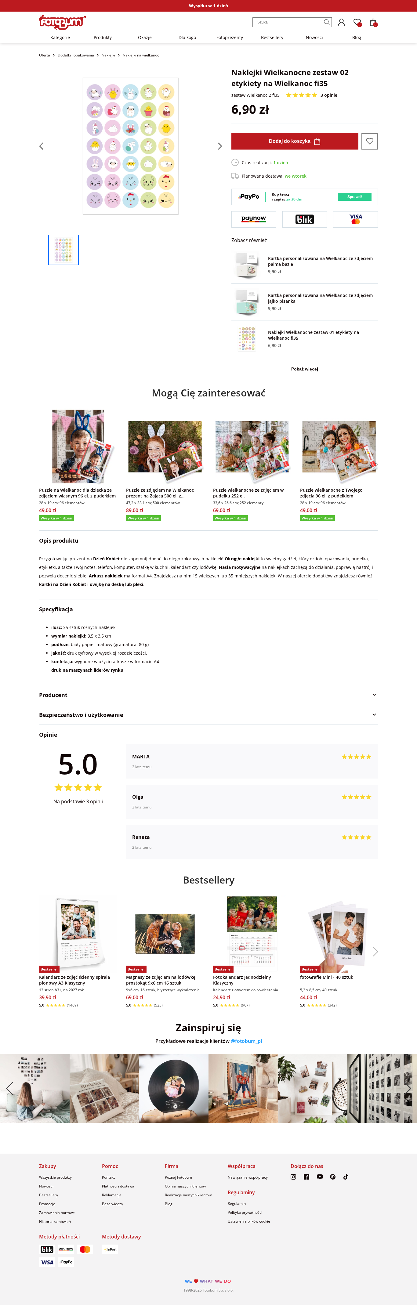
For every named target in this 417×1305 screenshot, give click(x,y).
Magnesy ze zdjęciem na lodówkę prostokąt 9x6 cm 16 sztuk (160, 980)
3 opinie (329, 95)
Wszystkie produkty (55, 1177)
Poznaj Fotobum (178, 1177)
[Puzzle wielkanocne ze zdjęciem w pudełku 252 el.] (252, 447)
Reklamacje (111, 1195)
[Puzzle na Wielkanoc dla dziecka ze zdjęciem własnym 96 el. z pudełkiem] (78, 447)
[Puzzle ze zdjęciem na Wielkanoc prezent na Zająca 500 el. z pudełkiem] (165, 447)
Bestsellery (272, 37)
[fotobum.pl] (62, 22)
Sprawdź (354, 197)
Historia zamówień (55, 1221)
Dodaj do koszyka (289, 141)
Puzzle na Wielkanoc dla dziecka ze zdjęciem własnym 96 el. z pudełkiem (77, 493)
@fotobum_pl (246, 1041)
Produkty (103, 37)
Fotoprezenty (229, 37)
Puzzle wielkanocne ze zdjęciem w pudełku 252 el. (248, 493)
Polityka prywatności (245, 1212)
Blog (356, 37)
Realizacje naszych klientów (188, 1195)
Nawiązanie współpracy (248, 1177)
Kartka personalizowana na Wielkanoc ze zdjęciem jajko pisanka (320, 298)
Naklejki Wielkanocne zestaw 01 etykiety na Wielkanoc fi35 (313, 335)
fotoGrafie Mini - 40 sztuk (326, 977)
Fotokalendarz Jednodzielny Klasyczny (242, 980)
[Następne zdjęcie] (217, 146)
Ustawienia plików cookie (249, 1221)
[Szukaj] (327, 22)
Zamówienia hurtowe (57, 1212)
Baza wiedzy (112, 1203)
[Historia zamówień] (341, 22)
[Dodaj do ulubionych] (369, 141)
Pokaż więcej (304, 369)
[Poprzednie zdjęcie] (43, 146)
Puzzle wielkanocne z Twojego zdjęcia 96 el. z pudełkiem (331, 493)
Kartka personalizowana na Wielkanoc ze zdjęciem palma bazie (320, 261)
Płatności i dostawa (118, 1186)
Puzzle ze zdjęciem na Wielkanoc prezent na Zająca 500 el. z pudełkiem (160, 493)
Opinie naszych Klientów (185, 1186)
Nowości (314, 37)
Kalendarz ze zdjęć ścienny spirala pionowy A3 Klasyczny (74, 980)
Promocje (47, 1203)
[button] (373, 464)
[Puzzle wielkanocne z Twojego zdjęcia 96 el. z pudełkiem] (339, 447)
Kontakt (108, 1177)
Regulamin (237, 1203)
